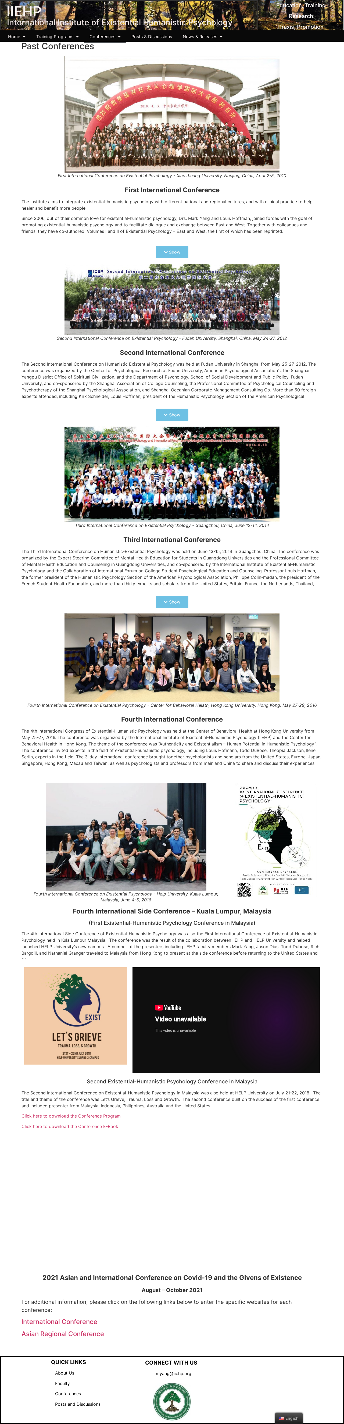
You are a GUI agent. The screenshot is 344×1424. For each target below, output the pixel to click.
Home (14, 36)
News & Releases (200, 36)
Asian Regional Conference (63, 1334)
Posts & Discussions (151, 36)
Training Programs (54, 36)
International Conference (59, 1322)
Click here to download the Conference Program (71, 1116)
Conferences (102, 36)
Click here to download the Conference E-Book (70, 1126)
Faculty (60, 1383)
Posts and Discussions (76, 1404)
